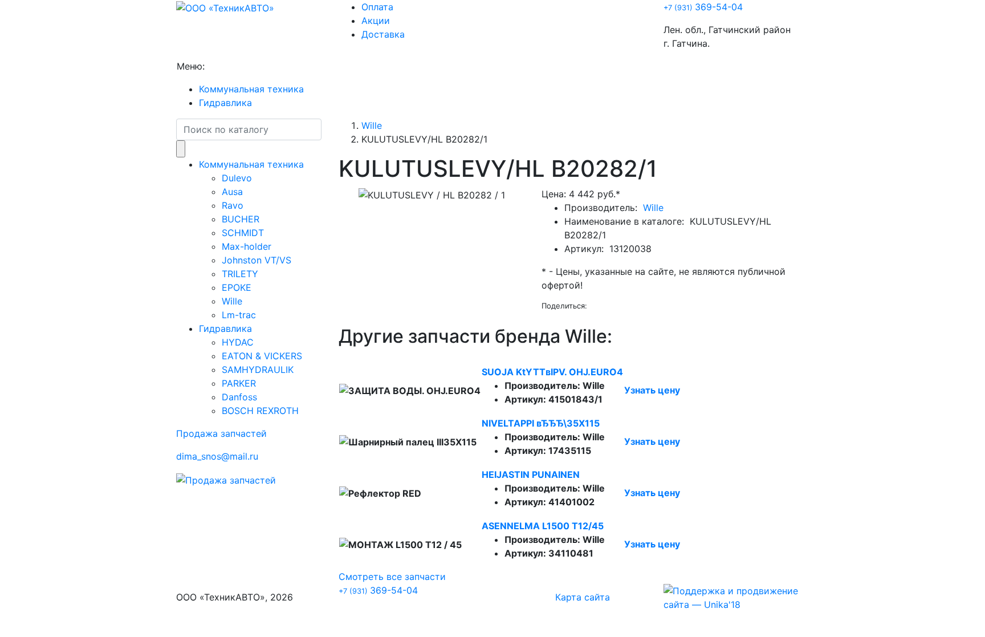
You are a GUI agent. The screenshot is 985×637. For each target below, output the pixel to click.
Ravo (232, 205)
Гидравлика (225, 102)
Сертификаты (423, 66)
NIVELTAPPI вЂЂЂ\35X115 (541, 423)
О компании (236, 66)
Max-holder (246, 246)
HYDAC (238, 342)
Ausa (232, 191)
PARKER (239, 383)
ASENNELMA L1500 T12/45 (543, 525)
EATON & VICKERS (262, 356)
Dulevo (237, 178)
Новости (292, 66)
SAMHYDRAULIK (258, 369)
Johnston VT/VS (256, 260)
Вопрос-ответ (352, 66)
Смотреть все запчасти (392, 576)
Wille (232, 301)
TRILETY (240, 273)
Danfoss (239, 397)
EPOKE (236, 287)
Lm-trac (239, 314)
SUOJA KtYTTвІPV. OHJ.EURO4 (552, 372)
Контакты (484, 66)
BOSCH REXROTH (260, 410)
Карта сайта (582, 597)
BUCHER (240, 219)
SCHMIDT (243, 232)
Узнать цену (652, 390)
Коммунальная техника (251, 89)
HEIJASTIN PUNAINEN (531, 474)
